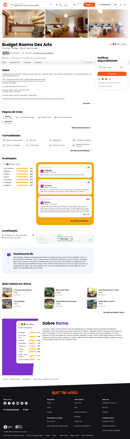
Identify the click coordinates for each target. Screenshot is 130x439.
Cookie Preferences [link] (87, 435)
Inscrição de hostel (108, 421)
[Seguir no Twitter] (9, 403)
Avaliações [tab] (38, 62)
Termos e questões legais (35, 435)
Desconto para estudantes (83, 426)
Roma (4, 48)
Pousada (49, 412)
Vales (54, 435)
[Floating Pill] (120, 23)
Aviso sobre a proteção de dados (14, 435)
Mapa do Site (75, 435)
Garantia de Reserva (81, 412)
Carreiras (105, 412)
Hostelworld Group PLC (109, 403)
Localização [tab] (27, 62)
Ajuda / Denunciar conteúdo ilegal (57, 426)
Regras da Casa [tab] (14, 62)
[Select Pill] (120, 4)
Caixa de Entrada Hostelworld (111, 430)
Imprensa (105, 407)
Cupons (48, 435)
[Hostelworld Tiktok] (26, 403)
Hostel (4, 41)
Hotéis (49, 407)
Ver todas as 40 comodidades (43, 53)
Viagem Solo (78, 421)
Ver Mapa (15, 48)
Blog (76, 407)
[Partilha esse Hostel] (126, 37)
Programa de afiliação (108, 426)
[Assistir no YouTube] (17, 403)
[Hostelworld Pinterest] (22, 403)
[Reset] (51, 5)
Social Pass (78, 403)
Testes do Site (63, 435)
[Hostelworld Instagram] (13, 403)
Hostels (49, 403)
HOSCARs (77, 416)
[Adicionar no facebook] (5, 403)
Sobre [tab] (4, 62)
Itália (8, 48)
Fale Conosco (51, 421)
